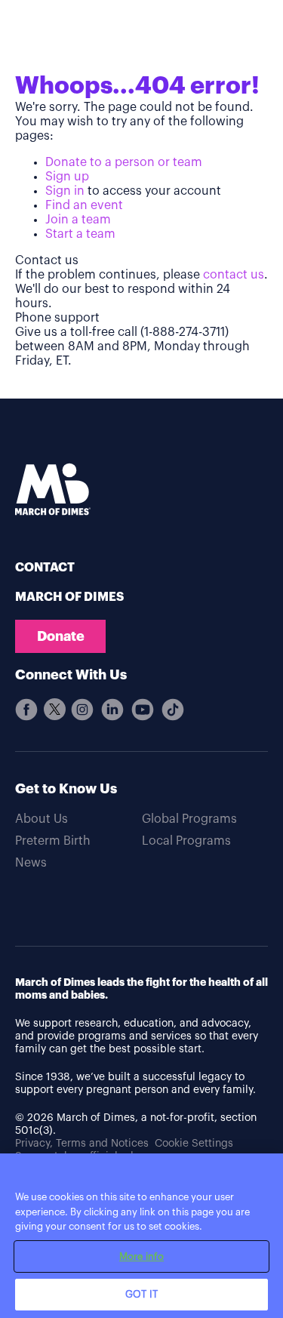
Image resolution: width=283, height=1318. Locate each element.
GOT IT (141, 1294)
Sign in (65, 191)
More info (141, 1256)
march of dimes (69, 597)
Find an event (84, 205)
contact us (233, 275)
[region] (141, 1235)
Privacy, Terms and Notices (82, 1143)
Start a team (80, 234)
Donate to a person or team (123, 162)
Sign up (67, 177)
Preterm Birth (53, 841)
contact (45, 568)
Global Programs (189, 819)
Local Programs (186, 841)
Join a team (78, 220)
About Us (41, 819)
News (31, 863)
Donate (61, 636)
